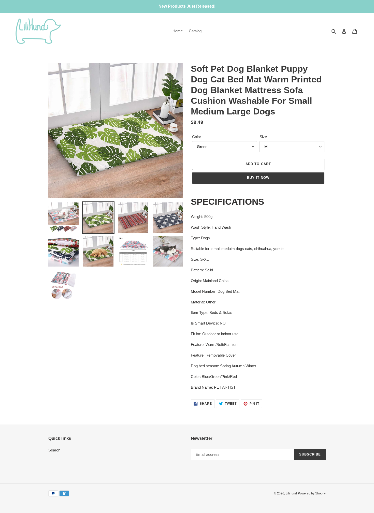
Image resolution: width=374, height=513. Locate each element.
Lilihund (291, 493)
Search (54, 450)
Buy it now (258, 178)
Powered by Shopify (312, 493)
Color (196, 137)
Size (263, 137)
